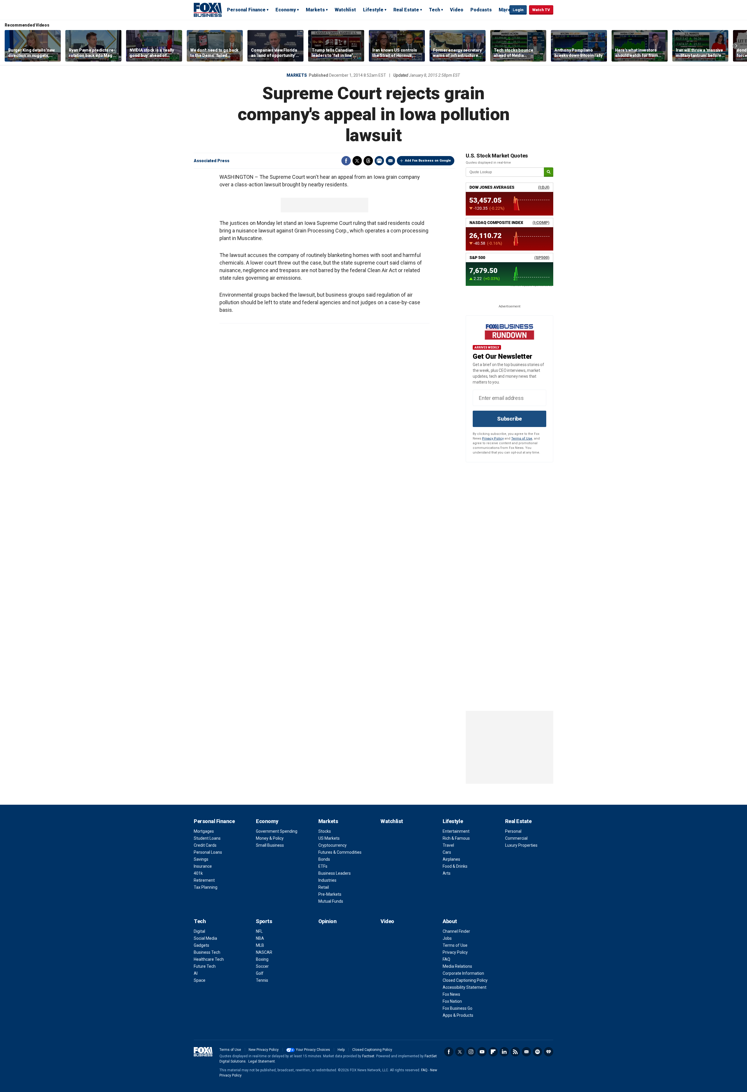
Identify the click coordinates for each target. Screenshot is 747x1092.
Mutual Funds (330, 901)
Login (518, 10)
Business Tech (207, 952)
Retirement (204, 880)
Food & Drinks (455, 866)
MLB (260, 945)
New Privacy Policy (264, 1050)
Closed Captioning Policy (465, 980)
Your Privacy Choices (313, 1050)
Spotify (537, 1051)
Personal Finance (246, 10)
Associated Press (211, 160)
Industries (327, 880)
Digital (199, 931)
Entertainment (456, 831)
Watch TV (541, 10)
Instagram (471, 1051)
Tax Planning (205, 887)
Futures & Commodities (340, 852)
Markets (315, 10)
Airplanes (451, 859)
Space (199, 980)
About (450, 921)
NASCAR (264, 952)
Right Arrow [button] (736, 45)
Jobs (447, 938)
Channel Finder (456, 931)
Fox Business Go (457, 1008)
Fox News (451, 994)
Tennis (262, 980)
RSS (515, 1051)
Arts (447, 873)
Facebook (346, 160)
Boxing (262, 959)
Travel (448, 845)
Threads (368, 160)
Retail (323, 887)
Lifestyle (373, 10)
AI (196, 973)
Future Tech (205, 966)
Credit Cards (205, 845)
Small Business (270, 845)
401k (198, 873)
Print (379, 160)
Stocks (324, 831)
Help (341, 1050)
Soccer (262, 966)
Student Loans (207, 838)
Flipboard (493, 1051)
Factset (368, 1056)
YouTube (482, 1051)
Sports (264, 921)
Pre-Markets (329, 894)
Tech (434, 10)
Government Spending (276, 831)
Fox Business (208, 9)
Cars (447, 852)
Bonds (324, 859)
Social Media (205, 938)
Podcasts (481, 10)
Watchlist (345, 10)
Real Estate (406, 10)
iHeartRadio (548, 1051)
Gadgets (201, 945)
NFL (259, 931)
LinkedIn (504, 1051)
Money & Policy (270, 838)
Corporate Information (463, 973)
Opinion (327, 921)
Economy (285, 10)
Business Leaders (334, 873)
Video (456, 10)
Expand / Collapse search (503, 10)
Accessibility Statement (464, 987)
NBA (260, 938)
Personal (513, 831)
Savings (201, 859)
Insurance (203, 866)
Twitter (357, 160)
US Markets (329, 838)
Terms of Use (521, 438)
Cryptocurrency (332, 845)
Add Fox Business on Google (428, 160)
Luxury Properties (521, 845)
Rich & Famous (456, 838)
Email (390, 160)
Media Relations (457, 966)
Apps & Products (458, 1015)
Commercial (516, 838)
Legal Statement (261, 1061)
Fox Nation (452, 1001)
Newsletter (526, 1051)
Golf (259, 973)
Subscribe (509, 419)
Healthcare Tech (209, 959)
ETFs (322, 866)
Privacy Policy (493, 438)
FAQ (446, 959)
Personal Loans (208, 852)
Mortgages (204, 831)
